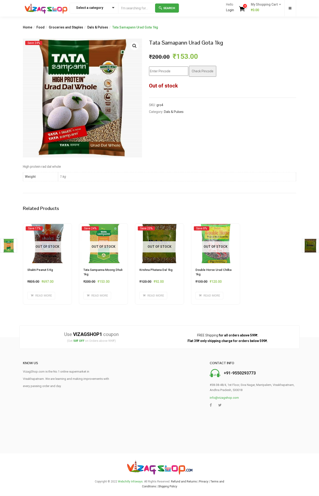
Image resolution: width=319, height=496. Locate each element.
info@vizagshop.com (224, 397)
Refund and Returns (184, 481)
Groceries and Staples (66, 27)
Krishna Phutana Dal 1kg (156, 270)
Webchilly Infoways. (130, 481)
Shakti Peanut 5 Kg (40, 270)
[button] (264, 7)
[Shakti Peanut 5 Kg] (47, 228)
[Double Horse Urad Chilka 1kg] (215, 228)
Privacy (203, 481)
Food (40, 27)
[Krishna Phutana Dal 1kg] (159, 228)
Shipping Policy (167, 486)
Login (230, 10)
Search (169, 8)
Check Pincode (202, 71)
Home (27, 27)
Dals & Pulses (97, 27)
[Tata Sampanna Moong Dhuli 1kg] (103, 228)
